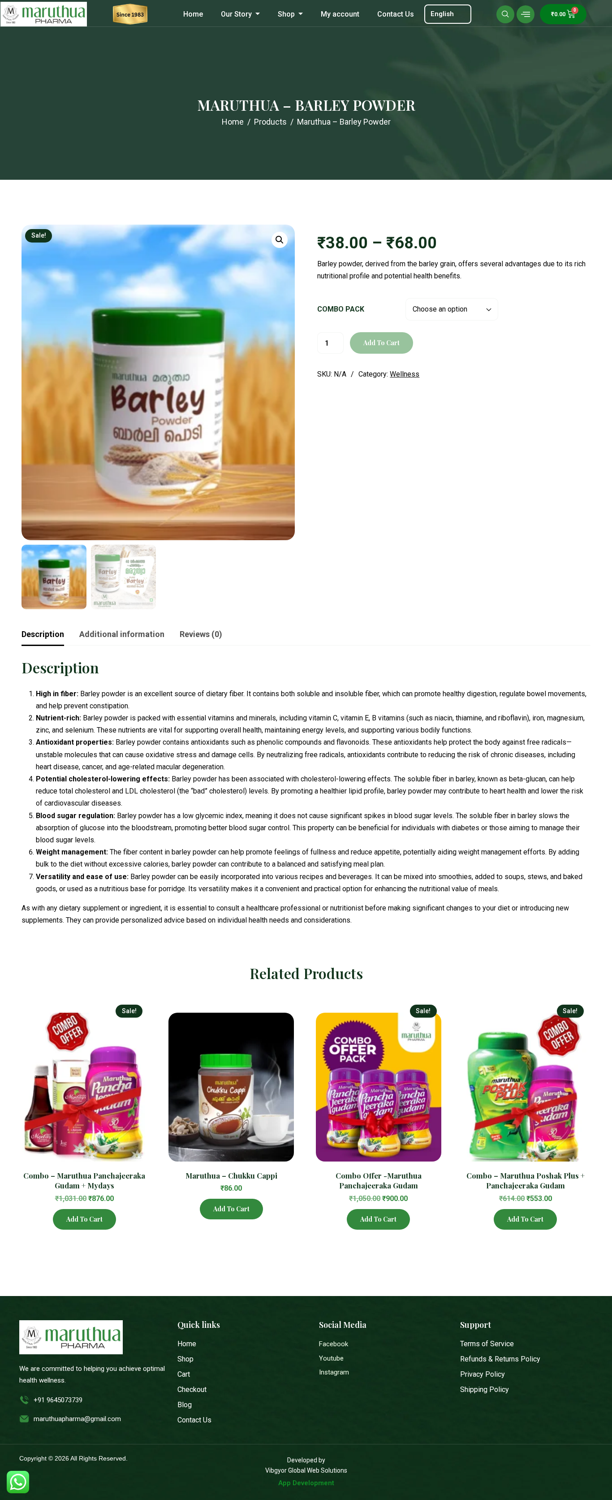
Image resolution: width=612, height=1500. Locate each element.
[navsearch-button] (505, 14)
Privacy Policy (482, 1374)
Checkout (192, 1389)
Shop (286, 14)
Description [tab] (43, 634)
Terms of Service (487, 1344)
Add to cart (381, 342)
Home (193, 14)
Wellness (404, 374)
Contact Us (395, 14)
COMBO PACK (340, 309)
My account (340, 14)
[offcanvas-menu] (525, 14)
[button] (280, 240)
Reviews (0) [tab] (201, 634)
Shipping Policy (484, 1389)
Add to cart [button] (84, 1219)
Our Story (236, 14)
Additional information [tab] (121, 634)
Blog (184, 1404)
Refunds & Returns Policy (500, 1359)
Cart (183, 1374)
